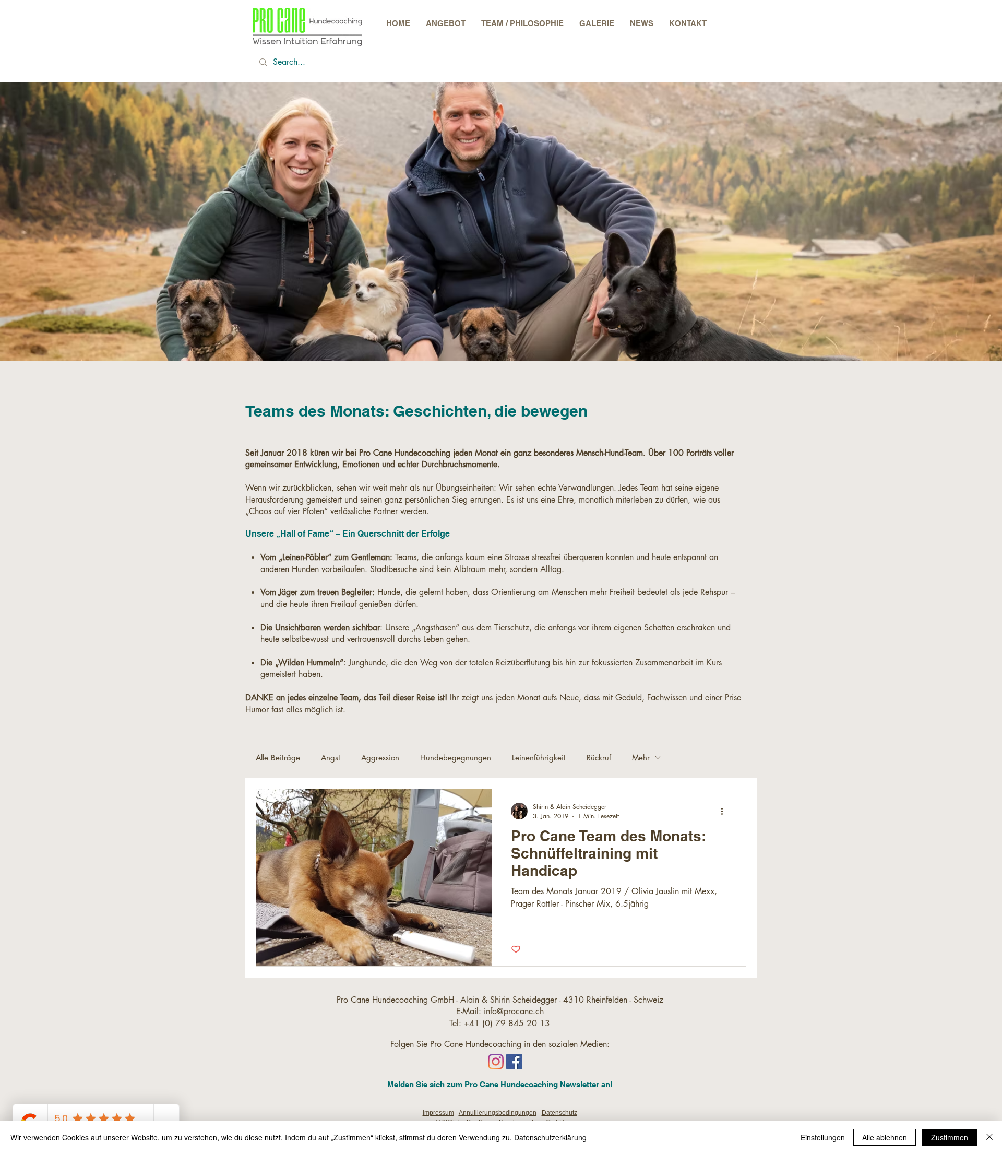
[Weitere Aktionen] (725, 811)
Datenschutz (559, 1112)
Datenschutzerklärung (550, 1137)
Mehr (641, 758)
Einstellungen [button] (823, 1137)
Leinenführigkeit (539, 758)
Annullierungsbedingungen (497, 1112)
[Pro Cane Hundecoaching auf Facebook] (514, 1061)
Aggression (380, 758)
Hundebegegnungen (455, 758)
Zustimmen (949, 1137)
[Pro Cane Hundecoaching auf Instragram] (496, 1061)
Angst (330, 758)
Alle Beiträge (278, 758)
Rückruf (599, 758)
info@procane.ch (514, 1011)
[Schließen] (989, 1137)
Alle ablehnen (884, 1137)
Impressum (438, 1112)
